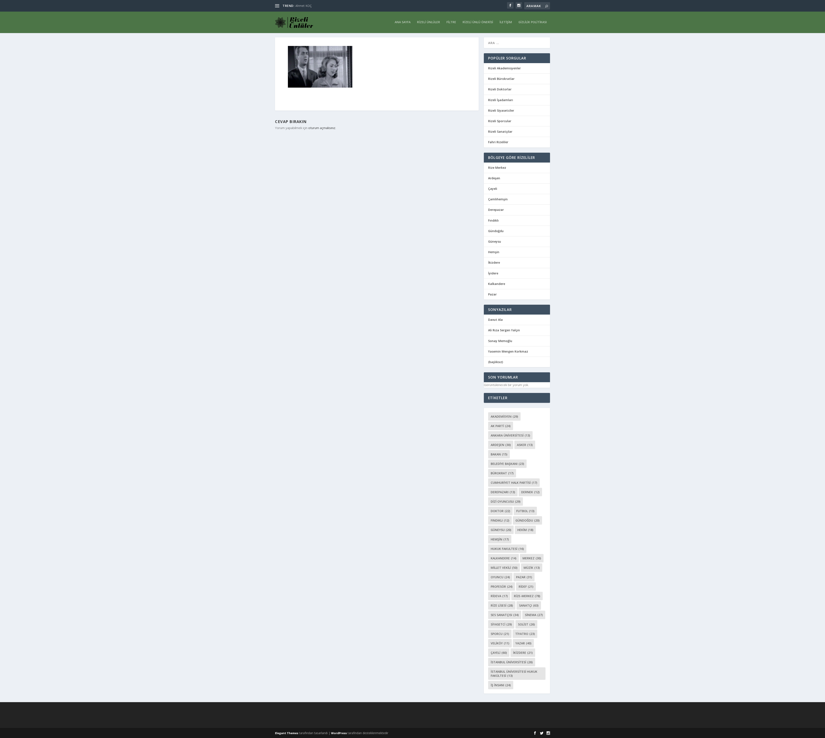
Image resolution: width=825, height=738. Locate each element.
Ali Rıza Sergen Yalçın (504, 330)
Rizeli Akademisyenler (504, 68)
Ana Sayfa (403, 22)
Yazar (523, 643)
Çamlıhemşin (498, 199)
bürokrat (502, 473)
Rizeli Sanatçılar (500, 131)
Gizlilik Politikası (532, 22)
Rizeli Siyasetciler (501, 110)
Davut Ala (495, 320)
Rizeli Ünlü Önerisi (478, 22)
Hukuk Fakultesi (507, 549)
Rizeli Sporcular (499, 121)
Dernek (530, 492)
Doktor (500, 511)
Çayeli (492, 189)
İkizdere (494, 262)
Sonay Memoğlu (500, 341)
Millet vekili (504, 568)
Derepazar (496, 210)
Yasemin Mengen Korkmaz (508, 351)
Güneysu (494, 241)
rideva (499, 596)
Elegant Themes (286, 733)
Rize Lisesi (502, 605)
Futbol (525, 511)
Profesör (501, 586)
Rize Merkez (497, 168)
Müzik (532, 568)
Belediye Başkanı (507, 464)
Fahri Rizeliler (498, 142)
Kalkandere (496, 284)
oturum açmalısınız (321, 128)
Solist (526, 624)
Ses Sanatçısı (505, 615)
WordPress (339, 733)
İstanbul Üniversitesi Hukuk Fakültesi (514, 674)
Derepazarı (503, 492)
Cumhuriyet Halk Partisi (514, 483)
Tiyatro (525, 634)
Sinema (534, 615)
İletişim (506, 22)
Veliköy (500, 643)
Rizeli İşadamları (500, 100)
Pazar (492, 294)
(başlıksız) (495, 362)
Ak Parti (500, 426)
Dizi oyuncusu (505, 501)
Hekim (525, 530)
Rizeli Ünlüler (428, 22)
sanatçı (528, 605)
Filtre (451, 22)
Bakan (499, 454)
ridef (526, 586)
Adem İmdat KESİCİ (308, 6)
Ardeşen (494, 178)
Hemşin (493, 252)
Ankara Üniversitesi (510, 435)
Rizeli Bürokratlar (501, 79)
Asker (525, 445)
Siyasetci (501, 624)
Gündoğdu (496, 231)
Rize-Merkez (527, 596)
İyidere (493, 273)
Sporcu (500, 634)
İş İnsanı (501, 685)
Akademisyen (504, 416)
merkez (531, 558)
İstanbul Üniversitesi (512, 662)
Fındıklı (493, 220)
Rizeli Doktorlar (500, 89)
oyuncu (500, 577)
